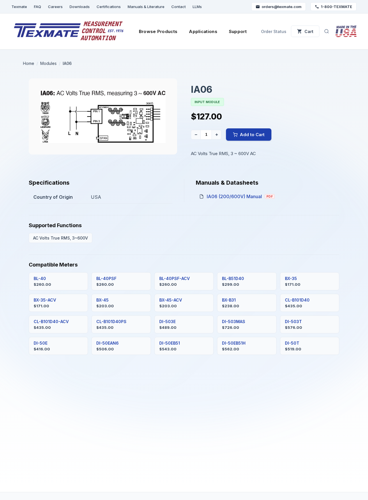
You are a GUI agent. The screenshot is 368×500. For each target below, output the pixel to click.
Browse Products (158, 31)
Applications (203, 31)
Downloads (80, 6)
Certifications (109, 6)
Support (238, 31)
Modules (48, 63)
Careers (55, 6)
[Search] (326, 31)
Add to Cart (252, 134)
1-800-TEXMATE (336, 6)
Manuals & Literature (146, 6)
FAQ (37, 6)
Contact (178, 6)
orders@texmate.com (282, 6)
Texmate (19, 6)
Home (28, 63)
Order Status (273, 31)
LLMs (197, 6)
